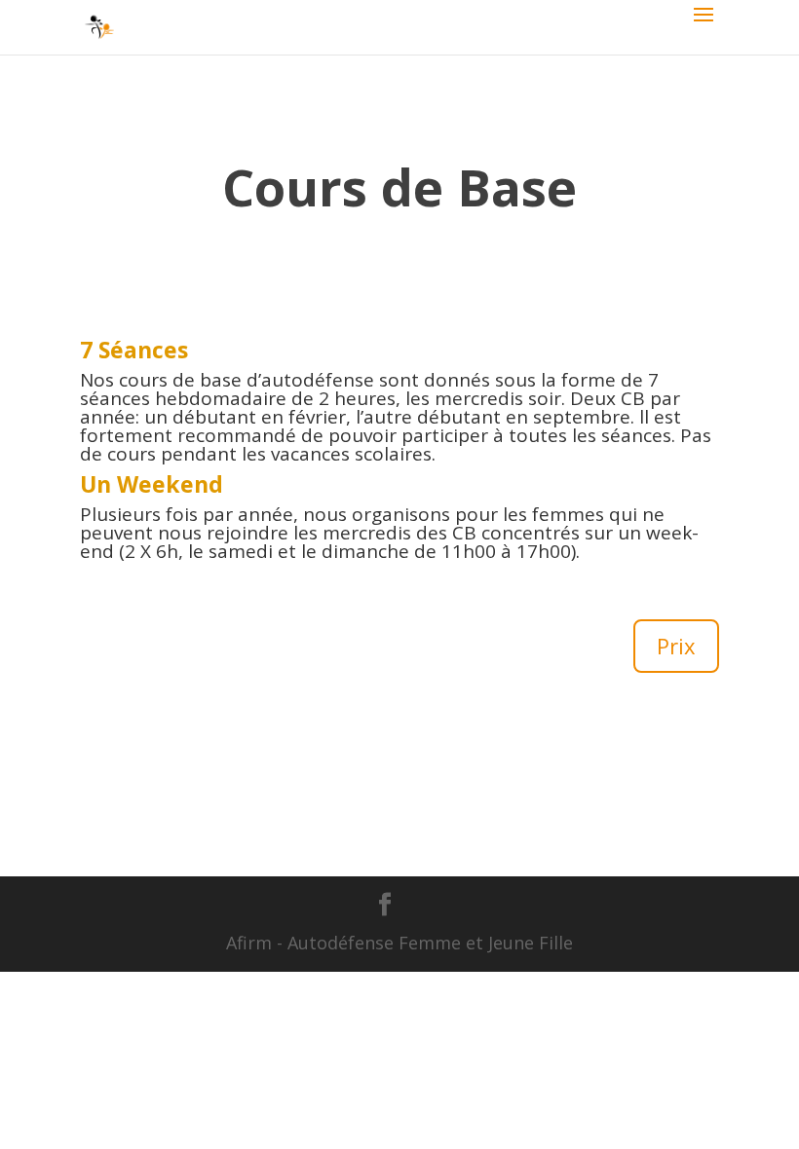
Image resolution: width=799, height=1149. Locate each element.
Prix (676, 645)
